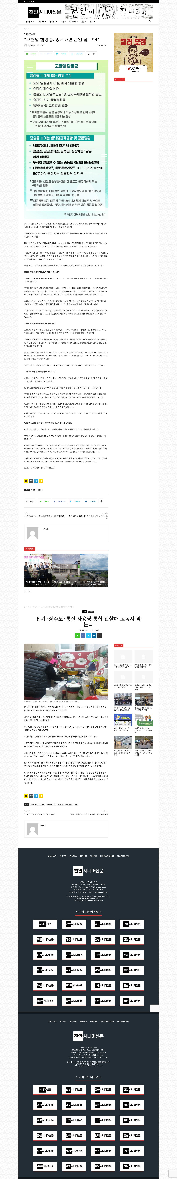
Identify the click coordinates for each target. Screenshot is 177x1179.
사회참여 (52, 21)
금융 (91, 21)
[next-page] (29, 591)
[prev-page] (25, 591)
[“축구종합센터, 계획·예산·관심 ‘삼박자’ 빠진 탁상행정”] (66, 570)
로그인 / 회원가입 (29, 1)
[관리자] (26, 45)
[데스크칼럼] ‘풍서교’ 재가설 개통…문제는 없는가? (94, 583)
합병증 (40, 490)
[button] (150, 22)
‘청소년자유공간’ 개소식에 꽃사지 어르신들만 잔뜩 (38, 583)
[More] (101, 501)
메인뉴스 (37, 579)
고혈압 (33, 490)
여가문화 (72, 21)
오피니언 (41, 21)
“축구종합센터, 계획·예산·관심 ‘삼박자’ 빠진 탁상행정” (66, 583)
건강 (82, 21)
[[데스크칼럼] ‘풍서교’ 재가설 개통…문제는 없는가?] (94, 570)
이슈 (62, 21)
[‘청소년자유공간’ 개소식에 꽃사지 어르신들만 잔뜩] (38, 570)
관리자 (32, 45)
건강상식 (32, 34)
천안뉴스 (29, 21)
